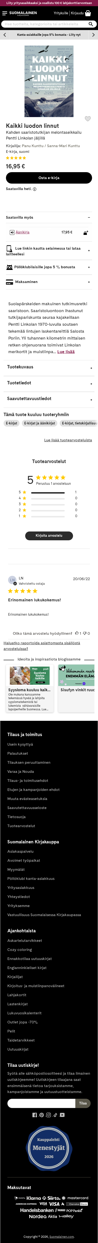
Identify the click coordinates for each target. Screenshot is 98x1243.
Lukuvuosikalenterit (24, 1013)
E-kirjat (11, 423)
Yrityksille (61, 13)
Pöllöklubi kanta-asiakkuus (30, 878)
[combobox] (49, 24)
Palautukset (17, 753)
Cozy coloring (19, 949)
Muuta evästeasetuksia (27, 798)
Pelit (11, 1031)
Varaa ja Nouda (20, 771)
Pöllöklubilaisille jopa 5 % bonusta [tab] (44, 267)
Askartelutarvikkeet (24, 940)
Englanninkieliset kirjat (27, 967)
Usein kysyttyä (20, 744)
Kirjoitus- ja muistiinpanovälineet (35, 986)
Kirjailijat (15, 977)
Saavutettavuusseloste (27, 807)
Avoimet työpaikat (23, 860)
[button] (4, 13)
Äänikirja (22, 232)
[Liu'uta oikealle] (93, 35)
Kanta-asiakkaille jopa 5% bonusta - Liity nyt (49, 34)
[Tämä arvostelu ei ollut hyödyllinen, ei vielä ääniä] (84, 633)
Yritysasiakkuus (20, 887)
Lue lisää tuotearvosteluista (68, 440)
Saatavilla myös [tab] (19, 217)
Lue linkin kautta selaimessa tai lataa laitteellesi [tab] (43, 251)
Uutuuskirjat (18, 1049)
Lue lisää (66, 351)
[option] (49, 35)
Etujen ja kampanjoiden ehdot (33, 789)
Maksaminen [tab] (26, 281)
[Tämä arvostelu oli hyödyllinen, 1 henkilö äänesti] (76, 633)
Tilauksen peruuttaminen (28, 762)
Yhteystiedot (18, 896)
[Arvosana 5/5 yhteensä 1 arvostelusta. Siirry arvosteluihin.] (17, 158)
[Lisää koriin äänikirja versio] (85, 232)
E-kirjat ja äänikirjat (39, 423)
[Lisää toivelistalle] (88, 119)
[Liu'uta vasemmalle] (5, 35)
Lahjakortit (16, 995)
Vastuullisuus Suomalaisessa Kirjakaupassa (44, 915)
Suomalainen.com (61, 1236)
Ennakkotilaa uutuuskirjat (29, 958)
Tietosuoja (16, 817)
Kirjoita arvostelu (49, 535)
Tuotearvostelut (21, 826)
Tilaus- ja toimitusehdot (27, 780)
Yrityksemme (18, 905)
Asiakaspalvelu (20, 851)
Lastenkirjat (17, 1004)
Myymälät (16, 869)
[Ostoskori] (88, 13)
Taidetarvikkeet (21, 1040)
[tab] (49, 368)
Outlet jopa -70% (22, 1022)
